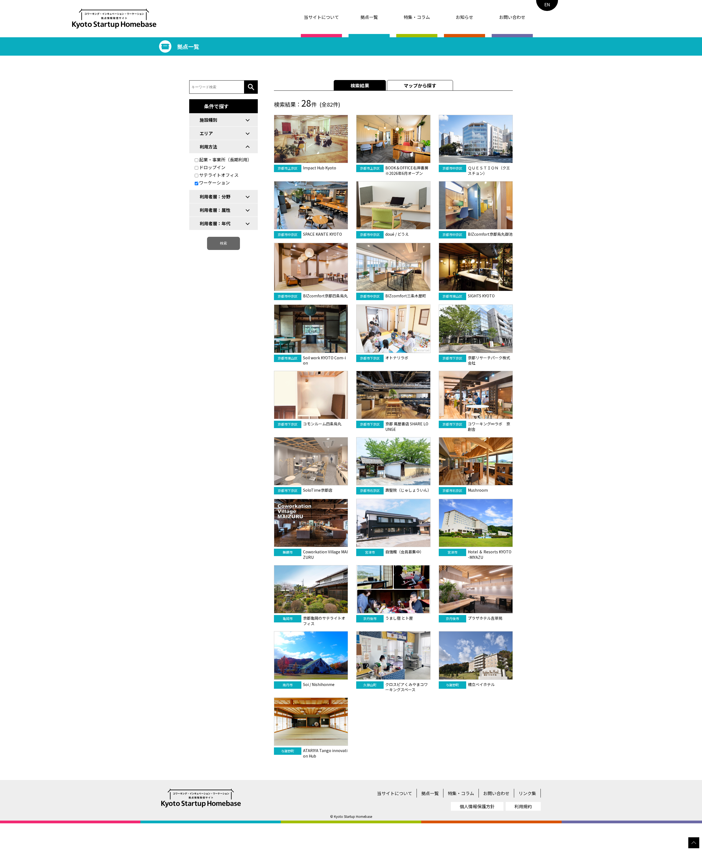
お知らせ (464, 17)
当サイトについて (321, 17)
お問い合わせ (512, 17)
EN (547, 4)
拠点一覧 (369, 17)
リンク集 (527, 793)
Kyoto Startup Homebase (353, 816)
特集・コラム (417, 17)
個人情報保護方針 (477, 806)
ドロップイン (212, 167)
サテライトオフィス (219, 175)
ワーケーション (214, 182)
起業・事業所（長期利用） (225, 159)
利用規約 (523, 806)
